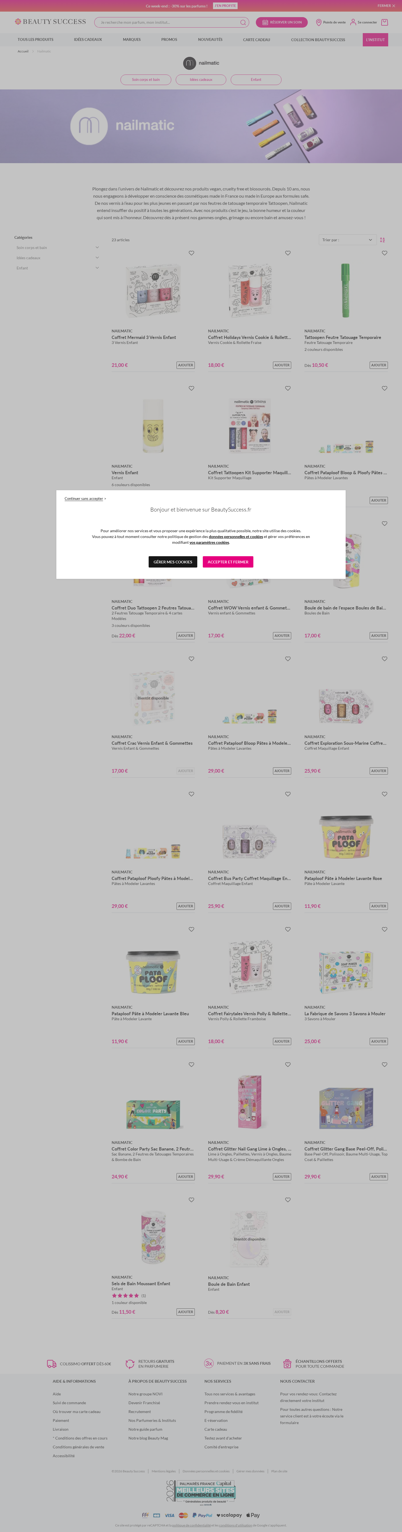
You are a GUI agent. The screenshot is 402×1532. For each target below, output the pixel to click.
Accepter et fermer (228, 561)
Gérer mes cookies (173, 561)
